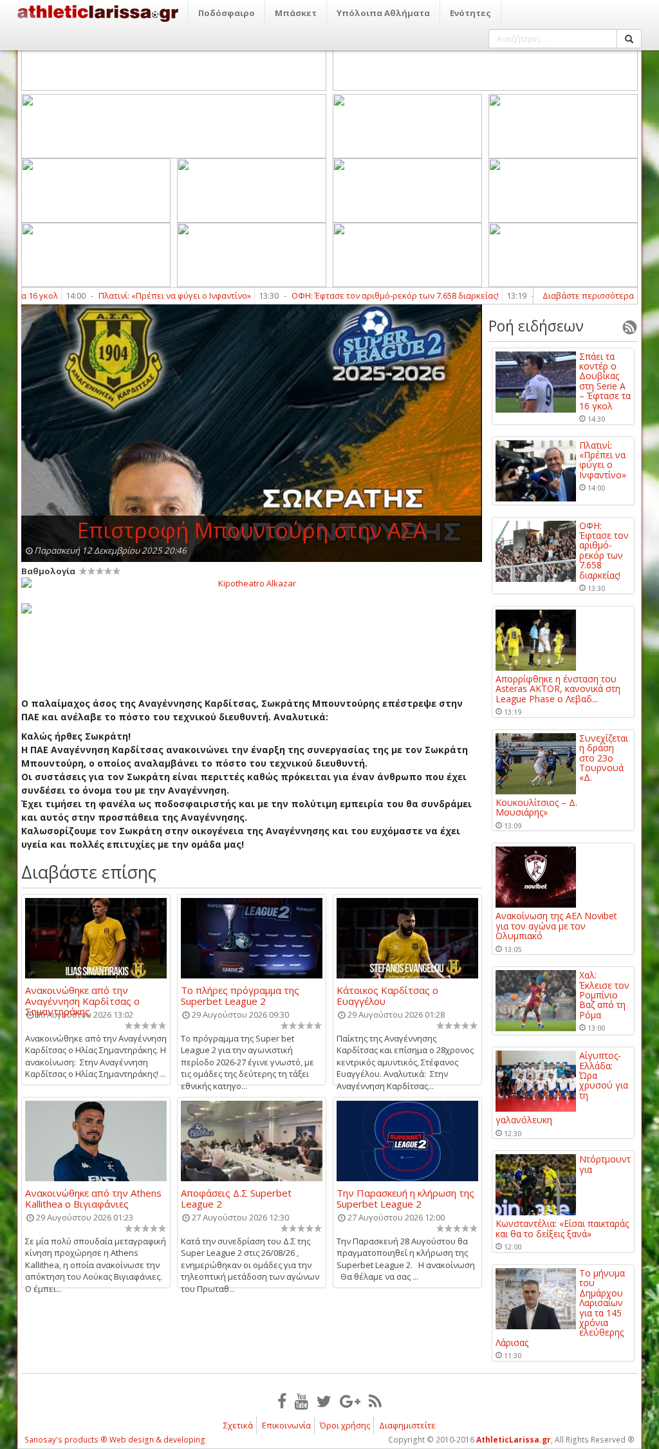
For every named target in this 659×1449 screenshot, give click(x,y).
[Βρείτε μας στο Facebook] (281, 1401)
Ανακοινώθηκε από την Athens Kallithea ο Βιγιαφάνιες (93, 1198)
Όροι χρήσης (345, 1425)
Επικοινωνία (286, 1425)
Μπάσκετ (296, 13)
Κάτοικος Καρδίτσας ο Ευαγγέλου (387, 995)
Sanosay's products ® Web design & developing (114, 1439)
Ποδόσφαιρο (226, 13)
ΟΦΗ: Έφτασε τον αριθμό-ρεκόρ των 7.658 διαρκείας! (361, 295)
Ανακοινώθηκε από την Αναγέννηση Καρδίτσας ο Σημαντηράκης (82, 995)
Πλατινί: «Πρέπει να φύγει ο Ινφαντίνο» (141, 295)
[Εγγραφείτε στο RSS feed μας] (375, 1401)
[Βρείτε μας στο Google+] (350, 1401)
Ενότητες (470, 13)
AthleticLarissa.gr (513, 1439)
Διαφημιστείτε (407, 1425)
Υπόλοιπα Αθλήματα (383, 13)
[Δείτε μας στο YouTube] (301, 1401)
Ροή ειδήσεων (536, 325)
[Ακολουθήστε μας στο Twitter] (324, 1401)
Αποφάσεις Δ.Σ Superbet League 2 (236, 1198)
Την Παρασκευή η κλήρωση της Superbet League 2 (405, 1198)
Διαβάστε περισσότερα (588, 295)
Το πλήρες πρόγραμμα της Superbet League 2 (240, 995)
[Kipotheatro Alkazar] (251, 582)
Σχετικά (238, 1425)
